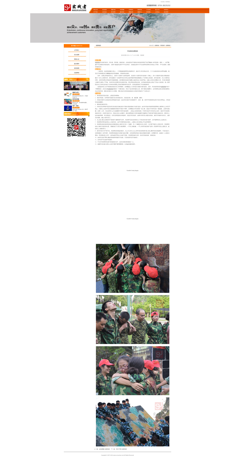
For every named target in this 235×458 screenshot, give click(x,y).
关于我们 (95, 12)
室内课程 (113, 12)
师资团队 (148, 12)
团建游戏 (131, 12)
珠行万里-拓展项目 (121, 449)
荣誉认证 (76, 59)
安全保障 (76, 54)
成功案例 (104, 9)
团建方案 (113, 9)
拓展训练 (157, 45)
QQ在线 (162, 1)
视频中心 (140, 12)
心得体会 (157, 12)
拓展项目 (131, 9)
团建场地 (140, 9)
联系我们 (168, 1)
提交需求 (166, 12)
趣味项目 (122, 12)
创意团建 (122, 9)
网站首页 (95, 9)
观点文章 (157, 9)
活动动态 (104, 12)
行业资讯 (148, 9)
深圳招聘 (76, 68)
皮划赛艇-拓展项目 (104, 449)
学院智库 (162, 45)
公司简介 (76, 50)
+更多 (87, 79)
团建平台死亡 (76, 92)
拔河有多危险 (76, 99)
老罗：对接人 (76, 105)
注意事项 (76, 72)
